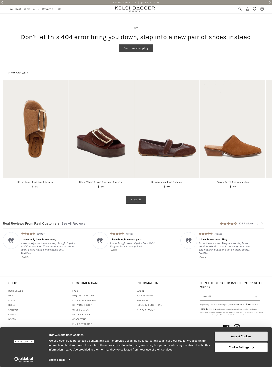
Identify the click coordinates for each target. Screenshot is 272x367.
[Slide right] (262, 119)
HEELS (12, 304)
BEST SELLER (15, 290)
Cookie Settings (239, 347)
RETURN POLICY (81, 314)
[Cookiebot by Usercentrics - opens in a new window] (24, 360)
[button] (36, 9)
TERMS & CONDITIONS (149, 304)
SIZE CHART (143, 300)
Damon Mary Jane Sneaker (166, 182)
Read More (137, 253)
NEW (11, 295)
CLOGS (12, 314)
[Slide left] (9, 119)
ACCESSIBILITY (145, 295)
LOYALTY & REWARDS (84, 300)
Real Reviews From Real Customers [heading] (31, 223)
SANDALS (13, 309)
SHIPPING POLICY (82, 304)
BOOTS (12, 319)
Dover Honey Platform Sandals (35, 182)
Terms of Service (246, 304)
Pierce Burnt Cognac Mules (233, 182)
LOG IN (140, 290)
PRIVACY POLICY (146, 309)
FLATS (11, 300)
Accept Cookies (241, 336)
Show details (56, 359)
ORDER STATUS (80, 309)
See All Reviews (73, 223)
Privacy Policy (208, 308)
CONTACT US (79, 319)
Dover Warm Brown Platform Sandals (101, 182)
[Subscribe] (256, 297)
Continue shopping (136, 48)
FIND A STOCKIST (82, 324)
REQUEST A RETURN (83, 295)
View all (136, 199)
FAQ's (75, 290)
